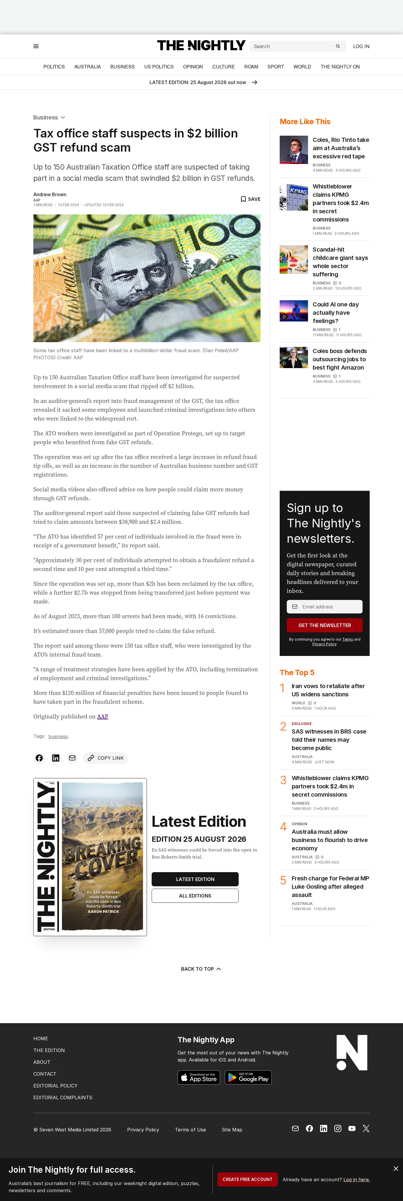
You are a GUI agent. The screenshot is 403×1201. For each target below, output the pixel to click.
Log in (361, 46)
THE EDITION (49, 1050)
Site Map (232, 1130)
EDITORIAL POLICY (55, 1086)
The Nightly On (340, 66)
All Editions (195, 896)
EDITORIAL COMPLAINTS (62, 1097)
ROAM (251, 66)
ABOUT (41, 1062)
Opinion (193, 66)
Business (122, 66)
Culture (223, 66)
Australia (87, 66)
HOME (40, 1038)
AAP (102, 716)
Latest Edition (195, 879)
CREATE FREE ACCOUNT (248, 1179)
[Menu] (36, 46)
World (302, 66)
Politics (54, 66)
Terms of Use (190, 1130)
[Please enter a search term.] (338, 46)
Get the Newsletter (325, 625)
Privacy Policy (324, 644)
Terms (347, 639)
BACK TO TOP (197, 969)
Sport (276, 66)
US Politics (159, 66)
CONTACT (44, 1074)
